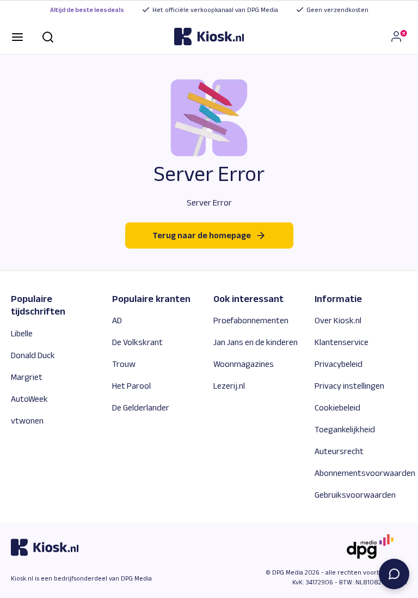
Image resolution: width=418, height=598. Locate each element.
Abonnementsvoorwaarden (365, 473)
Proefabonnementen (250, 320)
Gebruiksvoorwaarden (355, 494)
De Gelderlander (140, 407)
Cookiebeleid (337, 407)
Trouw (124, 364)
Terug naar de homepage (201, 235)
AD (117, 320)
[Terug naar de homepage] (209, 36)
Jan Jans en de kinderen (255, 342)
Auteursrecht (339, 451)
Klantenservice (341, 342)
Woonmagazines (243, 364)
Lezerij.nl (229, 385)
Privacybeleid (338, 364)
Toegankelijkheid (345, 429)
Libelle (22, 333)
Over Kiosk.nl (338, 320)
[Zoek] (47, 36)
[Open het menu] (17, 36)
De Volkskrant (137, 342)
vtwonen (27, 420)
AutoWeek (29, 398)
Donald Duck (33, 355)
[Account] (398, 36)
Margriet (26, 377)
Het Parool (131, 385)
